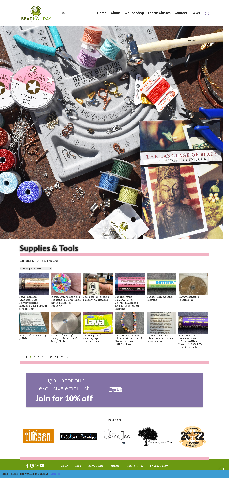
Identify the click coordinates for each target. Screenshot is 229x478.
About (115, 13)
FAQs (195, 13)
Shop (78, 465)
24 (56, 357)
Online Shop (134, 13)
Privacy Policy (159, 465)
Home (101, 13)
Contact (181, 13)
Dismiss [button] (55, 473)
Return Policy (135, 465)
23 (51, 357)
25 (62, 357)
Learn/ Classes (159, 13)
